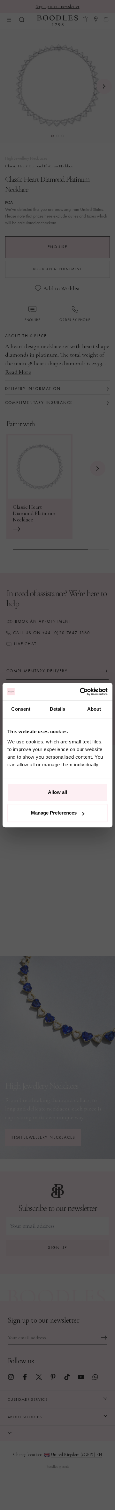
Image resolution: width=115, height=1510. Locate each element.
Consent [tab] (20, 709)
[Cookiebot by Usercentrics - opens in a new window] (81, 692)
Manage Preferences (54, 812)
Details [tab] (57, 709)
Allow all (57, 792)
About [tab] (94, 709)
